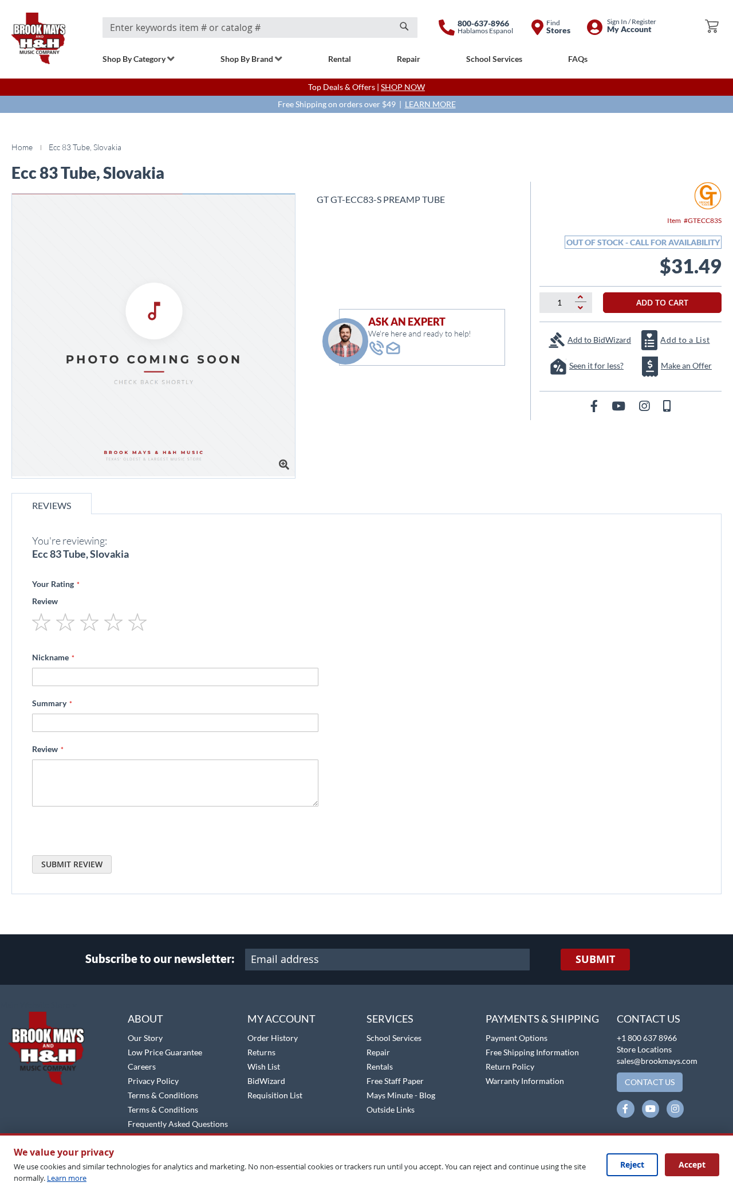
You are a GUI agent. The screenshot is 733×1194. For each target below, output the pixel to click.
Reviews (51, 505)
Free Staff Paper (395, 1081)
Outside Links (390, 1109)
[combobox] (260, 27)
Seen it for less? (596, 365)
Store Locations (644, 1049)
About (145, 1018)
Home (22, 147)
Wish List (263, 1066)
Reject (632, 1164)
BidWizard (266, 1081)
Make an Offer (686, 365)
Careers (142, 1066)
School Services (393, 1038)
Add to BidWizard (599, 340)
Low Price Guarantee (165, 1052)
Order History (272, 1038)
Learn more (66, 1178)
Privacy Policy (153, 1081)
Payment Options (516, 1038)
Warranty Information (525, 1081)
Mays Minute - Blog (400, 1095)
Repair (378, 1052)
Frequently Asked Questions (178, 1124)
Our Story (145, 1038)
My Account (281, 1018)
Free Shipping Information (532, 1052)
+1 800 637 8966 (647, 1038)
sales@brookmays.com (657, 1061)
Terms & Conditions (163, 1095)
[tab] (51, 503)
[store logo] (38, 38)
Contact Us (648, 1018)
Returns (261, 1052)
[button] (38, 1005)
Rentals (379, 1066)
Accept (692, 1164)
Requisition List (274, 1095)
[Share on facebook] (595, 405)
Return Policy (510, 1066)
